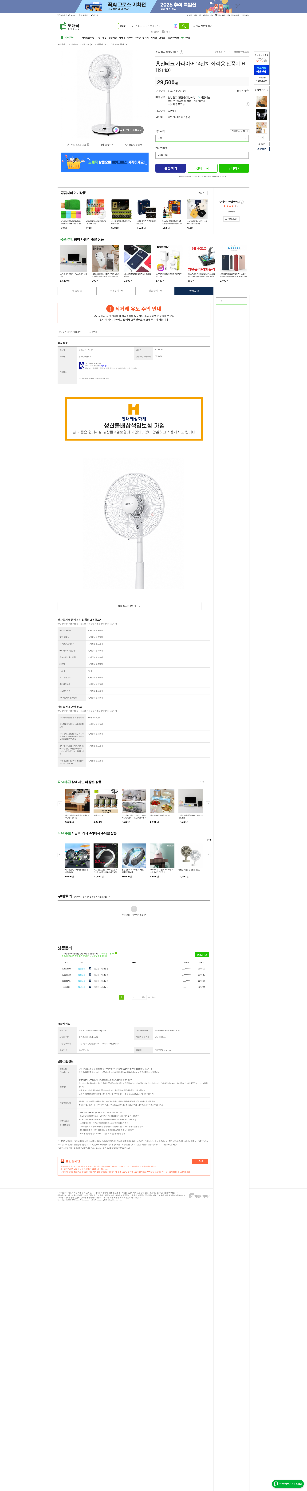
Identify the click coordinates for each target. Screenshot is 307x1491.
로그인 (189, 15)
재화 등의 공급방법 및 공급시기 (71, 717)
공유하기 (262, 149)
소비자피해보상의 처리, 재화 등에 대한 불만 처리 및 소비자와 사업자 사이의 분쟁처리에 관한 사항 (71, 750)
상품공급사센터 (233, 15)
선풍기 (100, 44)
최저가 (122, 37)
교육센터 (84, 15)
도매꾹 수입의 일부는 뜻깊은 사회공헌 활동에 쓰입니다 (202, 176)
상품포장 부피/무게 (143, 356)
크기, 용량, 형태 (65, 677)
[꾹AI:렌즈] (176, 26)
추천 (185, 37)
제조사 (62, 356)
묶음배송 (113, 37)
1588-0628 (261, 81)
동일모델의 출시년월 (67, 657)
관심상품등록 (135, 144)
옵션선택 (160, 131)
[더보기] (263, 90)
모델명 (138, 350)
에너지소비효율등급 (67, 650)
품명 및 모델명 (65, 630)
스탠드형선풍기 (117, 44)
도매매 (62, 15)
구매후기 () (116, 290)
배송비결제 (161, 147)
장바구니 (221, 15)
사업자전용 (101, 37)
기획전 (154, 37)
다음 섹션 (268, 90)
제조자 (62, 664)
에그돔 (95, 15)
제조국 (62, 671)
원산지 (62, 350)
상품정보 (77, 290)
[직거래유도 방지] (134, 313)
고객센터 (244, 15)
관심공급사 (232, 219)
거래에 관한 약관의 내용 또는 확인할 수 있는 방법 (71, 762)
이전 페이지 (262, 137)
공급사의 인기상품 (73, 192)
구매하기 (234, 168)
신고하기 (200, 1161)
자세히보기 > (104, 366)
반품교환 (194, 290)
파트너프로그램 (78, 144)
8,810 (245, 52)
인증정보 (63, 372)
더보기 (201, 192)
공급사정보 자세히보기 (242, 202)
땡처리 (145, 37)
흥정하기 (241, 90)
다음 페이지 (265, 137)
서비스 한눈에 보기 (203, 26)
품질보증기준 (64, 691)
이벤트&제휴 (173, 37)
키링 (168, 32)
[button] (208, 803)
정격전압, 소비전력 (66, 644)
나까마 (72, 15)
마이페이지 (207, 15)
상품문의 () (155, 290)
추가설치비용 (64, 684)
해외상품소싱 (88, 37)
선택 (160, 138)
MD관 (138, 37)
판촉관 (162, 37)
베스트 (130, 37)
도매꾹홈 (61, 44)
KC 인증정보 (64, 637)
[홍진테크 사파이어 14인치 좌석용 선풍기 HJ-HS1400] (105, 94)
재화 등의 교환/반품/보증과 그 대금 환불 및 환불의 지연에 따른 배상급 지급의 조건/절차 (71, 736)
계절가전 (85, 44)
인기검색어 (155, 32)
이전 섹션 (255, 90)
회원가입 (197, 15)
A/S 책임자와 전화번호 (68, 698)
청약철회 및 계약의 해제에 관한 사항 (71, 725)
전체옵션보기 (238, 131)
